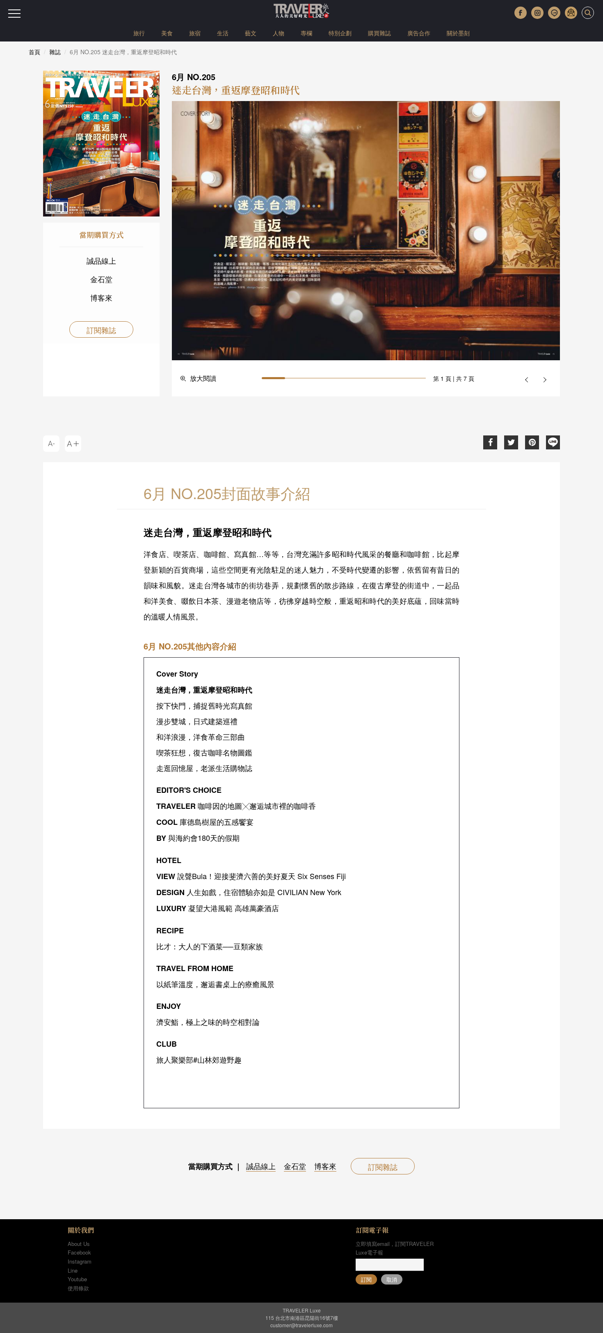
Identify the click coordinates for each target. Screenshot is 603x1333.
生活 (222, 33)
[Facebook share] (490, 442)
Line (73, 1270)
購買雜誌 (379, 33)
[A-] (51, 443)
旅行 (139, 33)
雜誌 (55, 52)
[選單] (14, 13)
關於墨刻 (458, 33)
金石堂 (101, 279)
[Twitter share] (511, 442)
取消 (391, 1279)
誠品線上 (101, 260)
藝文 (250, 33)
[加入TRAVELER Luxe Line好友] (554, 13)
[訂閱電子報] (571, 13)
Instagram (79, 1261)
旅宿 (195, 33)
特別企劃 (340, 33)
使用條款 (78, 1288)
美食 (167, 33)
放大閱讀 (203, 378)
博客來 (101, 297)
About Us (79, 1244)
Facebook (79, 1252)
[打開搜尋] (588, 13)
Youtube (77, 1279)
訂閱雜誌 (101, 330)
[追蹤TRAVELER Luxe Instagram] (537, 13)
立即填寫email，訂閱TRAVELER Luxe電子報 (395, 1248)
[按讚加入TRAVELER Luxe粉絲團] (520, 13)
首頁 (34, 52)
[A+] (73, 443)
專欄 (306, 33)
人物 (278, 33)
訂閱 (366, 1279)
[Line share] (553, 442)
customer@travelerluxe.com (301, 1324)
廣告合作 (418, 33)
